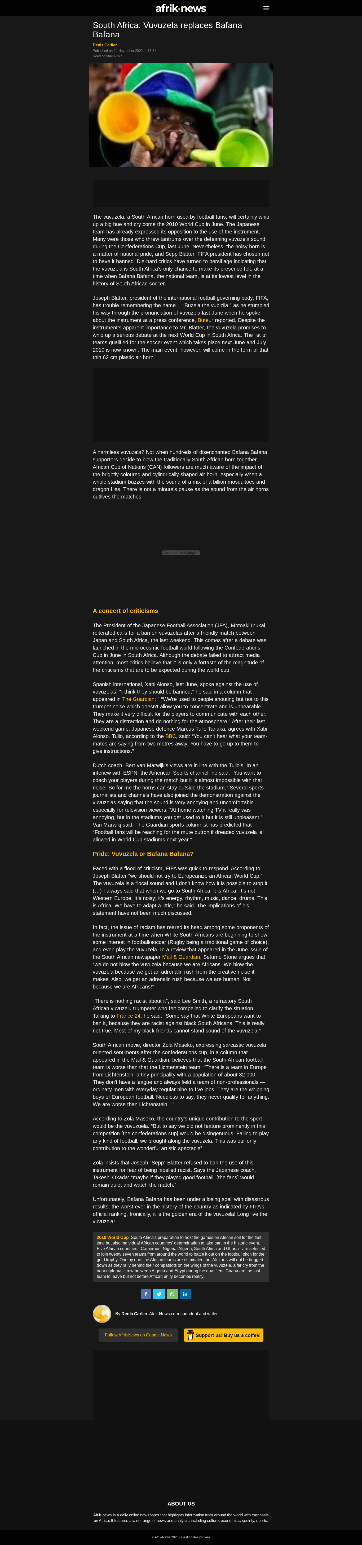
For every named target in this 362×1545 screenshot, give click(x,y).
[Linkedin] (185, 1294)
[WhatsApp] (172, 1294)
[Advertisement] (181, 193)
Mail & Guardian (181, 957)
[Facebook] (146, 1294)
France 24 (128, 1016)
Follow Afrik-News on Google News (138, 1335)
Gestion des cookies (195, 1537)
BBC (170, 736)
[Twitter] (159, 1294)
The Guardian (138, 699)
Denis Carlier (105, 45)
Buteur (205, 320)
